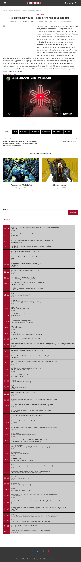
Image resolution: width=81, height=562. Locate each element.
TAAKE (13, 520)
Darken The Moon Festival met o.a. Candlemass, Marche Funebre (34, 399)
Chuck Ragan (15, 300)
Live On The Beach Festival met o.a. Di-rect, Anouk (29, 314)
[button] (6, 174)
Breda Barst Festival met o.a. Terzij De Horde (27, 350)
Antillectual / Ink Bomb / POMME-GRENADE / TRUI (29, 440)
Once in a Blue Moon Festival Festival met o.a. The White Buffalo (34, 361)
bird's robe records (11, 124)
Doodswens (15, 483)
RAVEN (13, 476)
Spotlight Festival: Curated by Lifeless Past (26, 368)
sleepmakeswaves (9, 74)
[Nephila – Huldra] (60, 170)
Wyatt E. (14, 293)
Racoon (13, 514)
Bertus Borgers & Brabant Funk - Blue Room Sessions (30, 471)
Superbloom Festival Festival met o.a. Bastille (27, 282)
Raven (13, 489)
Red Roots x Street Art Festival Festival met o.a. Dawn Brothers (34, 428)
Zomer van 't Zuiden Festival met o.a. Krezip (26, 415)
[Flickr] (72, 3)
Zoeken (6, 209)
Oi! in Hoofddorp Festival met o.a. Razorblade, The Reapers (32, 410)
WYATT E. (14, 326)
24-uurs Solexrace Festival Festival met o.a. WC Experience (32, 240)
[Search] (76, 3)
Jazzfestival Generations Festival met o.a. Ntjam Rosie (30, 531)
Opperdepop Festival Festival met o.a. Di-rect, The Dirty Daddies (34, 494)
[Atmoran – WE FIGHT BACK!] (21, 170)
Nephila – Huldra (59, 185)
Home (5, 10)
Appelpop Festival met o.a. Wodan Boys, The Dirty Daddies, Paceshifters (37, 501)
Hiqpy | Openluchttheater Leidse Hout (24, 525)
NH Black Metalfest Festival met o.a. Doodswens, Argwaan (32, 405)
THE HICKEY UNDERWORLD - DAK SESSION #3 (28, 277)
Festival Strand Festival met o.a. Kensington (26, 251)
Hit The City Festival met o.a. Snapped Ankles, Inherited (31, 246)
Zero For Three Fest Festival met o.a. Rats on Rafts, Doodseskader (34, 356)
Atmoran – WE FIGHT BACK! (21, 185)
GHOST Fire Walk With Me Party (22, 459)
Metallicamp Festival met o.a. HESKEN (25, 270)
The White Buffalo (17, 445)
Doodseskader (16, 452)
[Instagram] (70, 3)
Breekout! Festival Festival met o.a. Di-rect (26, 257)
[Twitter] (67, 3)
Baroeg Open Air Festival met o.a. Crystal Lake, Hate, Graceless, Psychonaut (38, 508)
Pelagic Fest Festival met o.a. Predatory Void (26, 264)
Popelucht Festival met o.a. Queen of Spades (27, 288)
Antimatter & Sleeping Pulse (21, 320)
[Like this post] (16, 132)
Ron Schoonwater (28, 21)
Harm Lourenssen (60, 559)
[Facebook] (65, 3)
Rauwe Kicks (15, 433)
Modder (13, 380)
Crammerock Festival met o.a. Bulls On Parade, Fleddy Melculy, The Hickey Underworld (42, 343)
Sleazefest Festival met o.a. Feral (23, 421)
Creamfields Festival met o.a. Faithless (24, 234)
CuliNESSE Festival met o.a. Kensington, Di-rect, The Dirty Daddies (35, 227)
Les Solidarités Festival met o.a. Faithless (25, 338)
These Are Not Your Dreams (44, 124)
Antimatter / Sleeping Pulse (21, 375)
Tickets (13, 230)
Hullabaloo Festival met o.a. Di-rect (23, 392)
